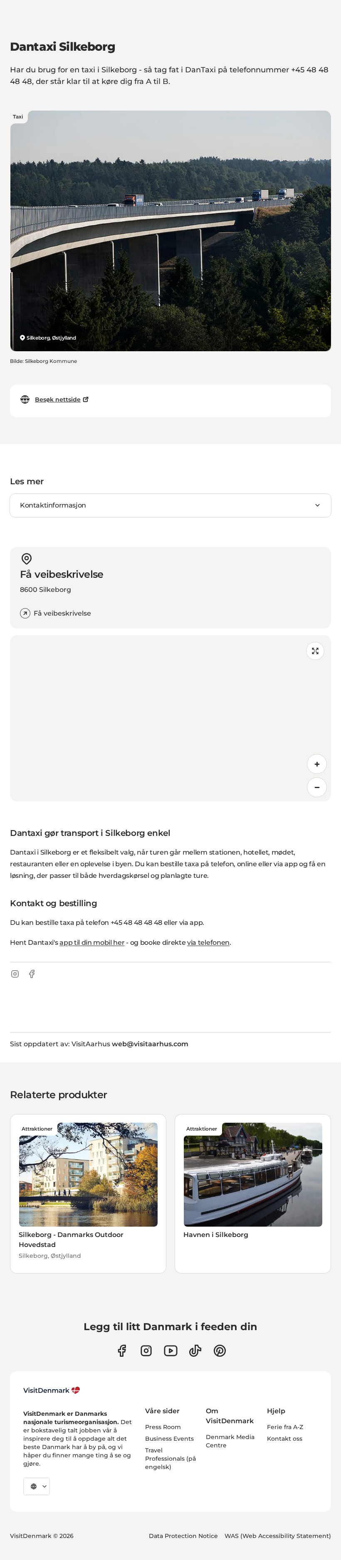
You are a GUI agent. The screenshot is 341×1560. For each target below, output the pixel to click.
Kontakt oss (284, 1438)
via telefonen (208, 942)
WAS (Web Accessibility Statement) (278, 1536)
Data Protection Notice (183, 1536)
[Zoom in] (317, 764)
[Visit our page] (146, 1350)
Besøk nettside (58, 399)
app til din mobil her (91, 942)
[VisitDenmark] (51, 1390)
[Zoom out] (317, 787)
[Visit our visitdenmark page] (170, 1350)
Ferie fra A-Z (285, 1427)
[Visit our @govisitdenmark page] (195, 1350)
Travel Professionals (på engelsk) (170, 1459)
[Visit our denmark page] (121, 1350)
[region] (170, 718)
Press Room (163, 1427)
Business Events (169, 1438)
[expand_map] (315, 651)
